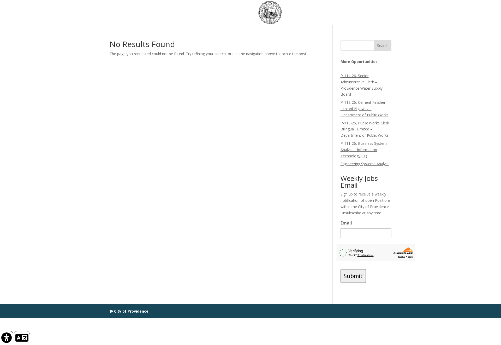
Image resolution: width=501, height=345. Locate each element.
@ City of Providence (129, 311)
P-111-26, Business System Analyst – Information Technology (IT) (364, 149)
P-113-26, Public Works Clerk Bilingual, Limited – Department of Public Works (365, 129)
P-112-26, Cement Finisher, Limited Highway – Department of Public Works (365, 108)
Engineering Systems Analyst (365, 163)
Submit (353, 276)
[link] (6, 338)
